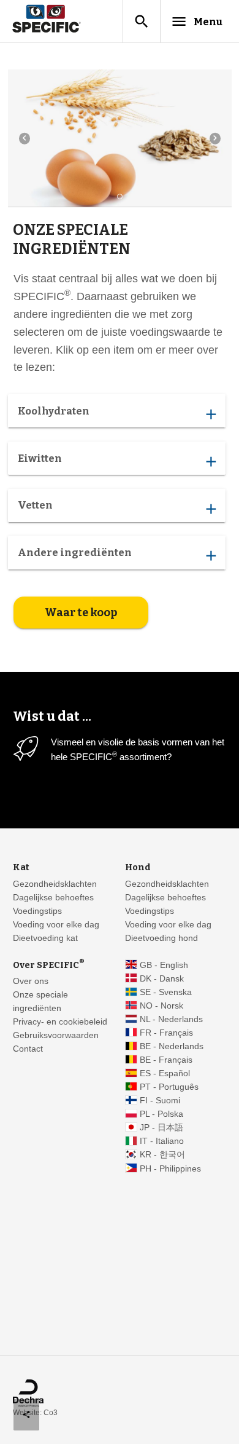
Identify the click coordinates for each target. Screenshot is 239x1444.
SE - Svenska (166, 992)
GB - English (164, 965)
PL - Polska (161, 1114)
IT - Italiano (162, 1141)
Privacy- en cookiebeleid (60, 1021)
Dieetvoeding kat (45, 938)
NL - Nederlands (171, 1019)
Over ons (30, 981)
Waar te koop (81, 612)
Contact (28, 1048)
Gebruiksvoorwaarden (56, 1035)
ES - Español (165, 1073)
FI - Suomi (160, 1100)
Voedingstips (37, 911)
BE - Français (166, 1060)
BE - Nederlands (171, 1046)
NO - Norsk (161, 1005)
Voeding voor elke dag (56, 924)
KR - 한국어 (162, 1154)
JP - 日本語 (161, 1127)
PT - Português (169, 1087)
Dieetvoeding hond (161, 938)
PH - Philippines (170, 1168)
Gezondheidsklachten (55, 884)
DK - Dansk (162, 978)
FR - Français (166, 1032)
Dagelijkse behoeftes (53, 897)
